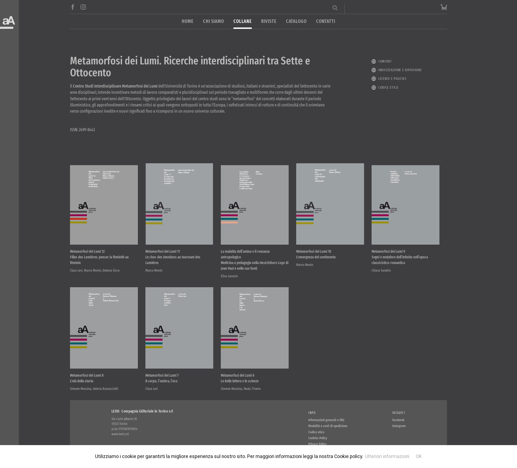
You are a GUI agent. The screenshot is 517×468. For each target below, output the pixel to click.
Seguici (398, 413)
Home (188, 21)
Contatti (325, 21)
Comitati (385, 61)
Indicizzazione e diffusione (400, 70)
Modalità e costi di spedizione (327, 426)
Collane (242, 21)
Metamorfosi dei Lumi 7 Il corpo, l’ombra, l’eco (162, 378)
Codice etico (388, 87)
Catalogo (296, 21)
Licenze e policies (392, 79)
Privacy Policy (317, 444)
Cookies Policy (317, 438)
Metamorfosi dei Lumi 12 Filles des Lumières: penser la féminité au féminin (99, 257)
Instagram (399, 426)
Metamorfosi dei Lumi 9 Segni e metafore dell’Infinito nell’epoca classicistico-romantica (400, 257)
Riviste (268, 21)
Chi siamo (213, 21)
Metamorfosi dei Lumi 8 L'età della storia (87, 378)
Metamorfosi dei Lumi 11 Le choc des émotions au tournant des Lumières (172, 257)
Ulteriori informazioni (387, 456)
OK (419, 456)
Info (312, 413)
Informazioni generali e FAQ (326, 420)
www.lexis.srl (120, 434)
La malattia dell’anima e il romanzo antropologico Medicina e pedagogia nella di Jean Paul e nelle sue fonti (254, 260)
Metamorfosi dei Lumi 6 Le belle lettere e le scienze (239, 378)
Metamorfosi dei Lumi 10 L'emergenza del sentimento (316, 254)
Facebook (398, 420)
